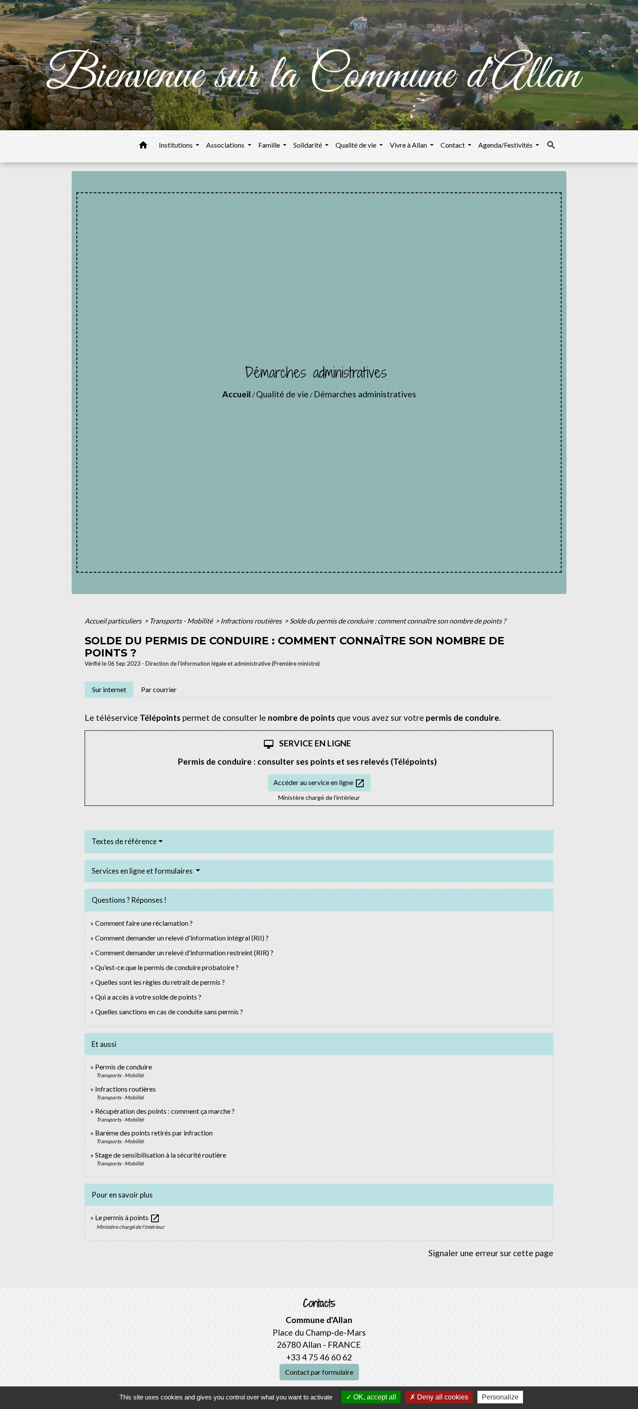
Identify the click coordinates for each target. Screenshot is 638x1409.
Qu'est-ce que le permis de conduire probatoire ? (167, 967)
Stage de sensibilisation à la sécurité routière (160, 1155)
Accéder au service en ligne (319, 783)
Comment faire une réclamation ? (144, 923)
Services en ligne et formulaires (143, 870)
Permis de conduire (123, 1067)
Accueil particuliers (114, 621)
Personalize (500, 1397)
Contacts (319, 1303)
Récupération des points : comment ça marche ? (165, 1111)
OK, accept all (374, 1397)
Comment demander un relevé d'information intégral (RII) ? (182, 938)
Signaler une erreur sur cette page (490, 1253)
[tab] (109, 689)
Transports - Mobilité (181, 621)
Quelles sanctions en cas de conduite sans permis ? (169, 1011)
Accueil (236, 394)
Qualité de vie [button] (356, 145)
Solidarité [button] (308, 145)
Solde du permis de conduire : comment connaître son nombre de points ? (397, 621)
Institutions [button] (176, 145)
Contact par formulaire (319, 1372)
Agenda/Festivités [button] (506, 145)
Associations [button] (226, 145)
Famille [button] (269, 145)
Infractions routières (251, 621)
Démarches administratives (365, 394)
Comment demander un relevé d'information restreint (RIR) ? (184, 952)
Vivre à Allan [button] (409, 145)
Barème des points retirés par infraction (154, 1133)
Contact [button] (453, 145)
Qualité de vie (282, 394)
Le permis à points (127, 1217)
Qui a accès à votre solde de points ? (148, 997)
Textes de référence (124, 841)
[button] (143, 146)
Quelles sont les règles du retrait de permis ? (160, 982)
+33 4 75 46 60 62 (319, 1357)
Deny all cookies (441, 1397)
